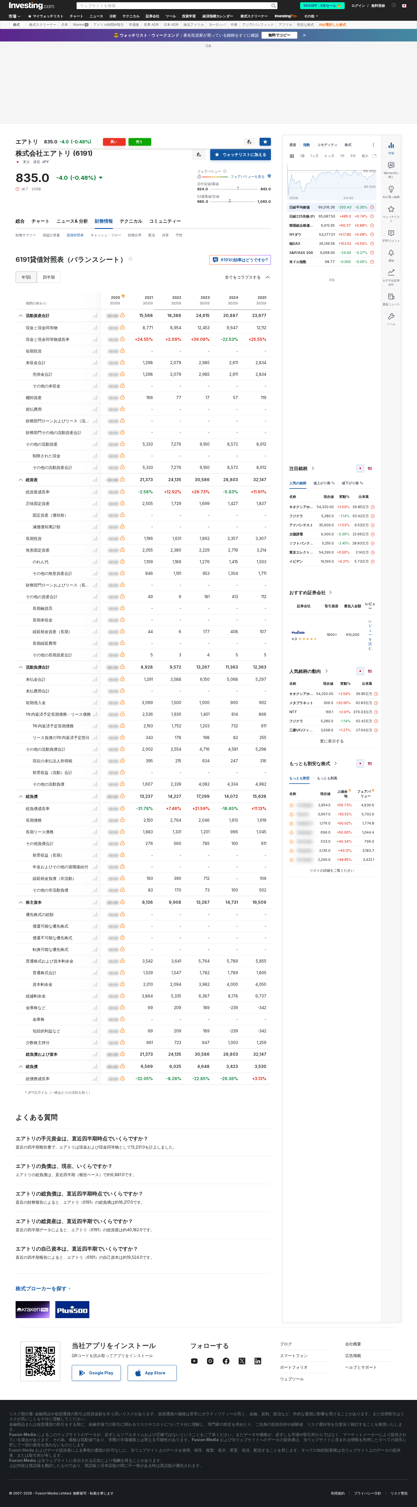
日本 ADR (171, 25)
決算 (165, 235)
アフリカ (285, 25)
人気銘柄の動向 (305, 671)
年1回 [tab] (26, 277)
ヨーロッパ (217, 25)
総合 (20, 221)
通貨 (292, 145)
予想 (179, 235)
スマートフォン (294, 1355)
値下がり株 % (352, 483)
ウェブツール (292, 1378)
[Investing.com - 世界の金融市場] (31, 6)
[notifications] (394, 5)
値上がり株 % (324, 483)
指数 (306, 145)
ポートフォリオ (294, 1367)
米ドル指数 (297, 262)
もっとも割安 (299, 778)
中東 (234, 25)
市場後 (134, 25)
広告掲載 (353, 1355)
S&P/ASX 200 (301, 253)
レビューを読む (370, 634)
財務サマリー (26, 235)
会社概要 (353, 1343)
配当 (151, 235)
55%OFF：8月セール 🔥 (322, 6)
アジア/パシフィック (258, 25)
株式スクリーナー (254, 16)
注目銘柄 (298, 468)
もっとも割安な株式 (309, 763)
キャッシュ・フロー (105, 235)
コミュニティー (165, 221)
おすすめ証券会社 (307, 592)
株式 (16, 25)
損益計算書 (51, 235)
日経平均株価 (299, 207)
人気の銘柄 (297, 483)
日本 (64, 25)
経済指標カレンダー (218, 16)
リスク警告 (399, 1493)
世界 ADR (151, 25)
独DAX (294, 243)
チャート (40, 221)
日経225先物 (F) (302, 216)
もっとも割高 (327, 778)
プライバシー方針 (367, 1493)
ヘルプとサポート (361, 1367)
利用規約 (338, 1493)
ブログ (286, 1343)
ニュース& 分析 (72, 221)
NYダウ (295, 234)
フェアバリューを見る (248, 176)
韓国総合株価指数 (303, 225)
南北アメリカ (194, 25)
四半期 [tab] (49, 277)
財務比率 (135, 235)
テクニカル (131, 221)
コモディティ (327, 145)
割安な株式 (305, 25)
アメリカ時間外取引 (108, 25)
